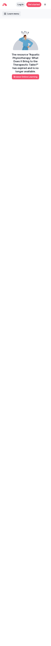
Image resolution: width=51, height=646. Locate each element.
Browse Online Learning (25, 77)
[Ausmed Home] (4, 4)
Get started (34, 4)
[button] (45, 4)
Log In (21, 4)
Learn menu (13, 13)
